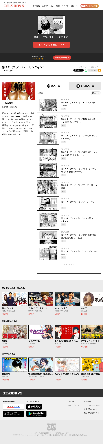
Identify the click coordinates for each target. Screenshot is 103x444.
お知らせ (71, 402)
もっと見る (68, 265)
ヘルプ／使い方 (73, 405)
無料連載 (36, 6)
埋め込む (94, 70)
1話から (96, 93)
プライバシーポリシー (92, 405)
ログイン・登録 (68, 6)
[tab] (53, 86)
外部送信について (90, 409)
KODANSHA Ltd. (19, 435)
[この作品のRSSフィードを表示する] (99, 70)
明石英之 (6, 107)
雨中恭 (14, 107)
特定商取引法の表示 (91, 413)
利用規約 (87, 402)
